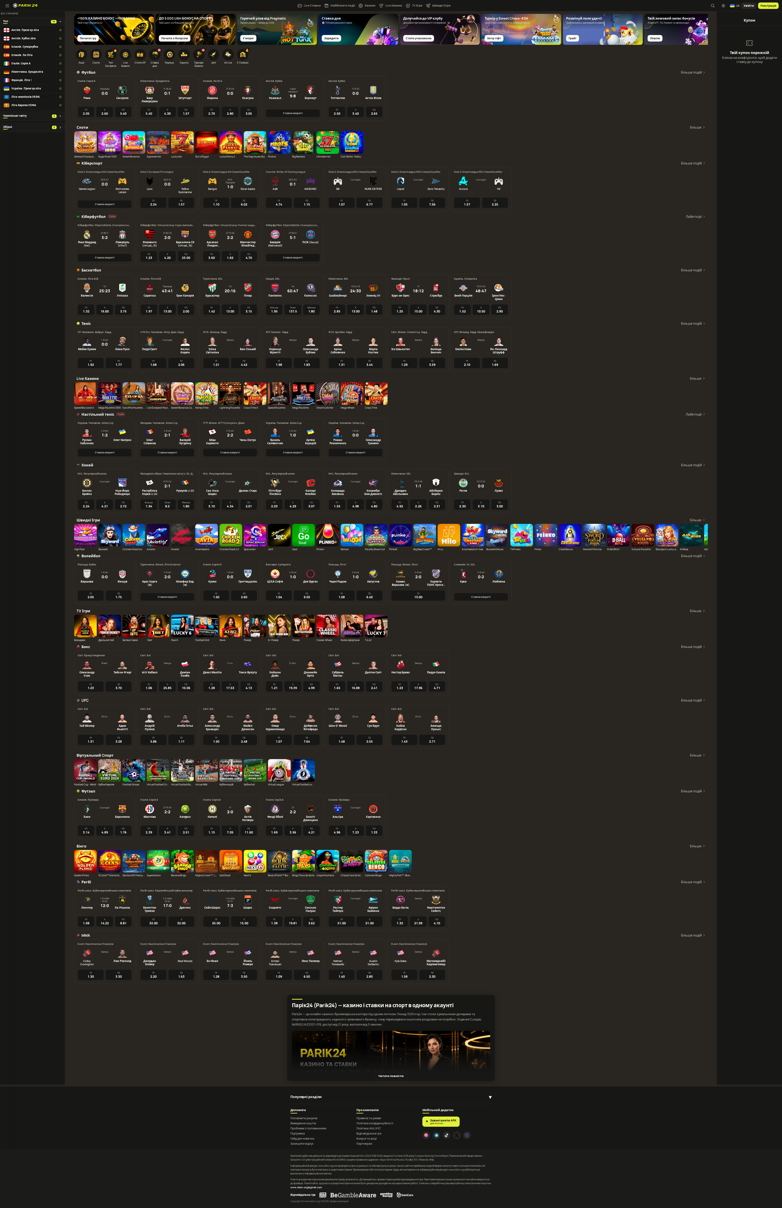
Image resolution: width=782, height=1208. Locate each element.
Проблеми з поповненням (308, 1128)
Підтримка (297, 1133)
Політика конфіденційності (374, 1123)
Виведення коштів (303, 1123)
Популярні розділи (306, 1097)
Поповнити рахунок (303, 1118)
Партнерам (364, 1143)
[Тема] (723, 5)
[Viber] (467, 1135)
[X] (457, 1135)
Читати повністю (391, 1076)
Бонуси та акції (366, 1138)
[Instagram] (426, 1135)
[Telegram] (436, 1135)
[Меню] (7, 6)
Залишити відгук (301, 1143)
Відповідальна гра (368, 1133)
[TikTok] (446, 1135)
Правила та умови (368, 1118)
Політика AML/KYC (368, 1128)
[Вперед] (703, 25)
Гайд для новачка (302, 1138)
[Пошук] (713, 5)
